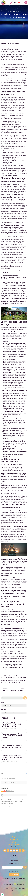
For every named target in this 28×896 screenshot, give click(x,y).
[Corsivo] (3, 782)
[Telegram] (14, 850)
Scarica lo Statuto (14, 863)
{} (16, 782)
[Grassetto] (2, 782)
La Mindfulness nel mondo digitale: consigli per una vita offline (12, 757)
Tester (5, 795)
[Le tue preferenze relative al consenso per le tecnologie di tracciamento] (2, 894)
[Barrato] (7, 782)
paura (11, 265)
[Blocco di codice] (13, 782)
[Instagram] (8, 850)
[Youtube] (11, 850)
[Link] (15, 782)
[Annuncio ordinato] (8, 782)
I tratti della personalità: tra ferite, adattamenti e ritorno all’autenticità (12, 735)
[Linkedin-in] (23, 850)
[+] (18, 782)
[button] (25, 2)
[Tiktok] (20, 850)
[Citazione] (12, 782)
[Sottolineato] (5, 782)
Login (25, 773)
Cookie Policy (14, 860)
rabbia (3, 288)
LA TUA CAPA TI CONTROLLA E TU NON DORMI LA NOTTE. (11, 724)
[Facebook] (4, 850)
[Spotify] (17, 850)
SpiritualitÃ (20, 45)
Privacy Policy (14, 858)
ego (22, 229)
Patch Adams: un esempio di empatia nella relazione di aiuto (13, 746)
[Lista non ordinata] (10, 782)
